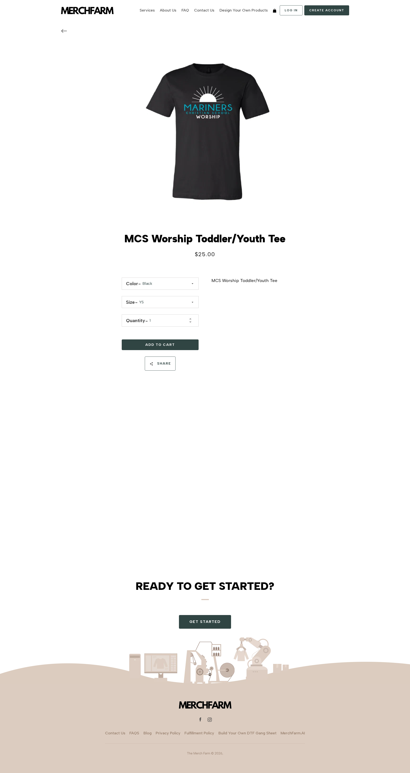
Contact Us (204, 10)
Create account (326, 10)
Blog (148, 733)
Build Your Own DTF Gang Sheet (247, 733)
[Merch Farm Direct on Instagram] (210, 719)
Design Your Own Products (244, 10)
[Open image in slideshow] (205, 132)
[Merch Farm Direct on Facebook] (200, 719)
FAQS (134, 733)
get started (205, 621)
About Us (168, 10)
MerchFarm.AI (293, 733)
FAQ (185, 10)
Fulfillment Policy (199, 733)
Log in (291, 10)
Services (147, 10)
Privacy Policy (168, 733)
